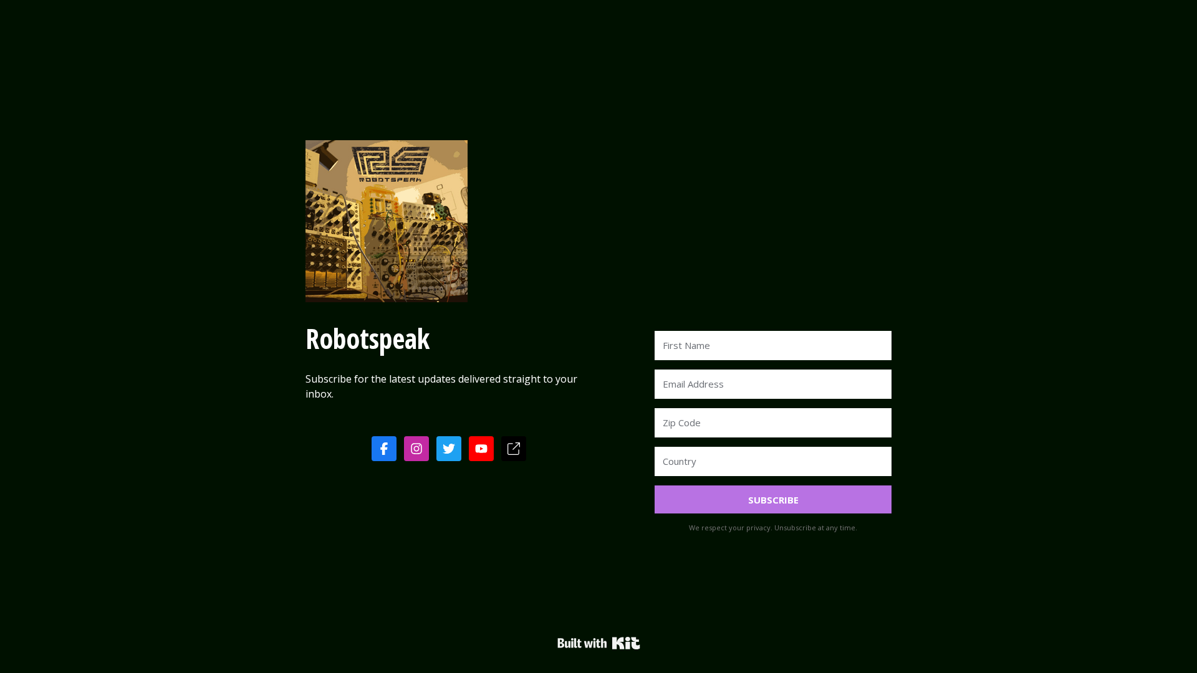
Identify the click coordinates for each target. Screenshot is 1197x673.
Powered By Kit (598, 643)
